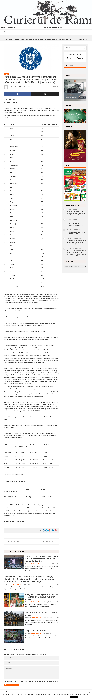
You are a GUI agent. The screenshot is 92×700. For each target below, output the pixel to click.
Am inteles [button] (74, 697)
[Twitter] (47, 530)
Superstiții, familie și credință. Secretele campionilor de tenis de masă (76, 242)
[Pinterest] (56, 530)
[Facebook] (44, 530)
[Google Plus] (50, 530)
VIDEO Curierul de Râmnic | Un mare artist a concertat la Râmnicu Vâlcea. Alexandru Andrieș (42, 558)
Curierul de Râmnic (29, 87)
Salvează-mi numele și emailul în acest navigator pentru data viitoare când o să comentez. (32, 681)
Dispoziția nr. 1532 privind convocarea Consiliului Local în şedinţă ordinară (76, 213)
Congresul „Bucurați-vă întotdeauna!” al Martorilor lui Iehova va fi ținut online (42, 596)
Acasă (3, 32)
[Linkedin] (53, 530)
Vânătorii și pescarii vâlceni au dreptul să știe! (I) (76, 232)
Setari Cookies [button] (63, 697)
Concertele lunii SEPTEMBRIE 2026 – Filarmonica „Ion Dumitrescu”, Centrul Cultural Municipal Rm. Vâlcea (76, 253)
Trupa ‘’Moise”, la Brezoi (36, 630)
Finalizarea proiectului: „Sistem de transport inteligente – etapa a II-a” (75, 223)
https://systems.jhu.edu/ (45, 505)
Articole (11, 37)
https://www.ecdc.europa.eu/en (13, 474)
